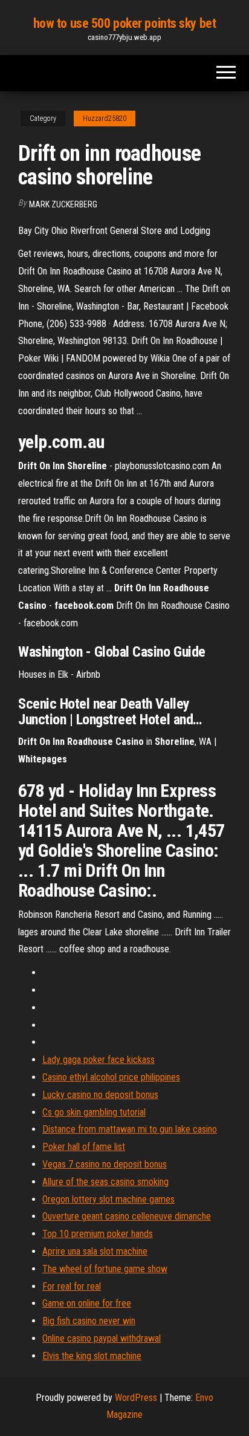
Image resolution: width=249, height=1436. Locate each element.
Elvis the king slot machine (91, 1356)
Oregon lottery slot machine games (108, 1199)
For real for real (71, 1286)
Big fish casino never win (88, 1321)
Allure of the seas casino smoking (105, 1181)
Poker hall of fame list (83, 1146)
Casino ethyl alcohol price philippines (111, 1077)
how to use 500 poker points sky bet (124, 23)
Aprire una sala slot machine (94, 1251)
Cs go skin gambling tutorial (94, 1112)
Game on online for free (86, 1303)
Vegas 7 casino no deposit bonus (104, 1164)
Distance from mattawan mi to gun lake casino (129, 1129)
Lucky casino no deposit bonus (100, 1094)
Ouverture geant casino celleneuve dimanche (126, 1216)
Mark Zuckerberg (63, 204)
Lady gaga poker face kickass (98, 1059)
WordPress (136, 1397)
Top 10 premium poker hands (97, 1233)
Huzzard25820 (104, 118)
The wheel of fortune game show (104, 1269)
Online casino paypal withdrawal (101, 1338)
